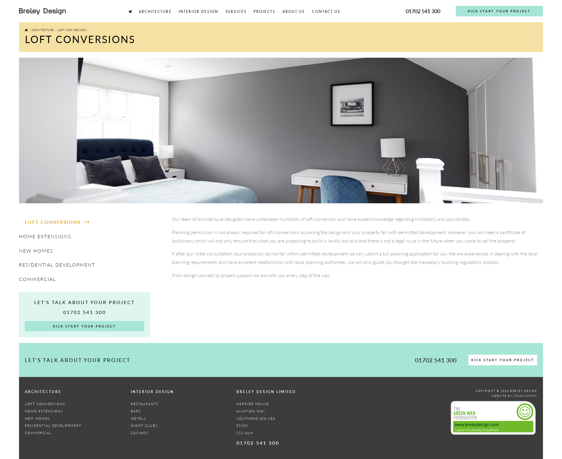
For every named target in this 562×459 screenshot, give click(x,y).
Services (236, 11)
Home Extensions (45, 236)
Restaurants (145, 404)
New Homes (36, 250)
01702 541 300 (423, 11)
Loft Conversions (52, 222)
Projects (264, 11)
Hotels (138, 418)
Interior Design (199, 11)
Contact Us (326, 11)
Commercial (37, 279)
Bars (136, 411)
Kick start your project (499, 11)
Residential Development (57, 264)
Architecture (155, 11)
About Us (293, 11)
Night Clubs (144, 425)
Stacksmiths (525, 396)
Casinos (139, 433)
